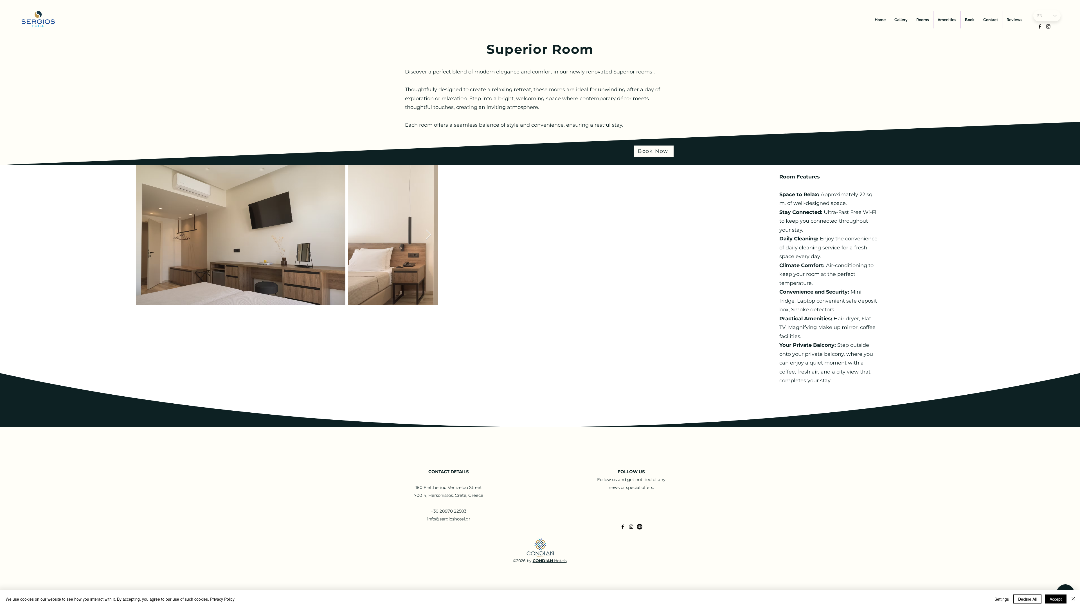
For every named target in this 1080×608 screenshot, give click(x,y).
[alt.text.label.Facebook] (1040, 26)
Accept (1056, 599)
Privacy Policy (222, 599)
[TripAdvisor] (639, 526)
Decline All (1027, 599)
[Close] (1073, 598)
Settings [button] (1001, 599)
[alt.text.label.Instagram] (1048, 26)
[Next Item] (428, 234)
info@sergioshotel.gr (448, 519)
